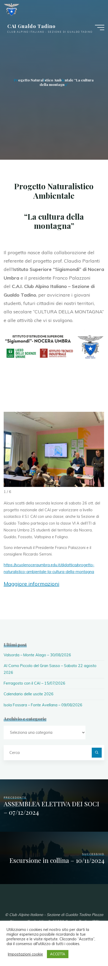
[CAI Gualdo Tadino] (11, 9)
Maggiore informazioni (31, 583)
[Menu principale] (99, 27)
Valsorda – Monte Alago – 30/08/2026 (37, 655)
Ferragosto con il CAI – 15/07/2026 (34, 683)
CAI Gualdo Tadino (31, 26)
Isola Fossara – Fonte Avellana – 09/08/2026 (43, 705)
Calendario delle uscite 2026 (28, 694)
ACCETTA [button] (57, 954)
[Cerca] (96, 752)
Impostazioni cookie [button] (25, 954)
